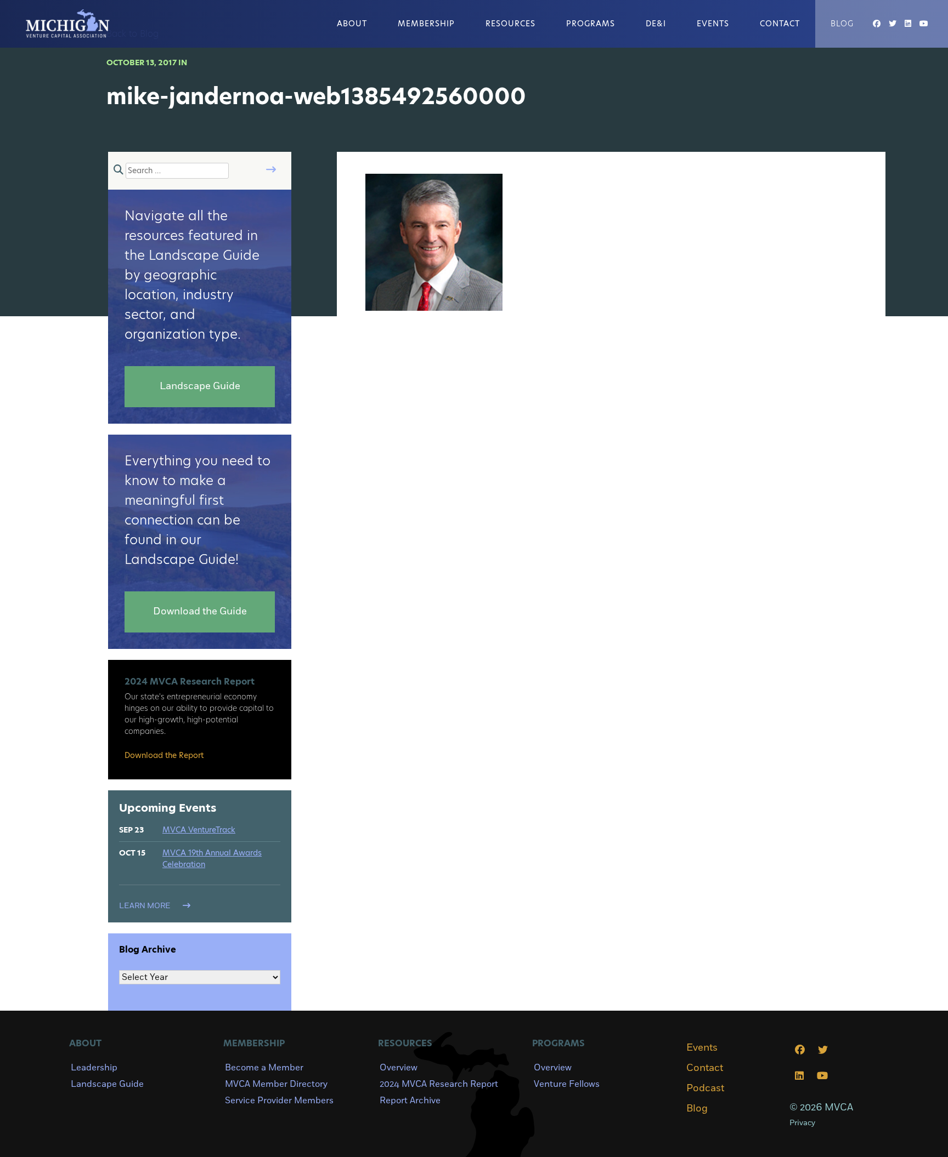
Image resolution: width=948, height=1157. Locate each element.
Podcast (705, 1088)
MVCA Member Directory (276, 1084)
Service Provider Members (279, 1101)
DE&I (656, 23)
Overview (398, 1068)
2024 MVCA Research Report (439, 1084)
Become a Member (264, 1068)
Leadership (94, 1068)
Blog (842, 23)
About (352, 23)
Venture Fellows (567, 1084)
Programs (590, 23)
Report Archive (410, 1101)
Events (713, 23)
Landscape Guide (107, 1084)
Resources (510, 23)
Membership (426, 23)
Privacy (802, 1123)
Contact (780, 23)
